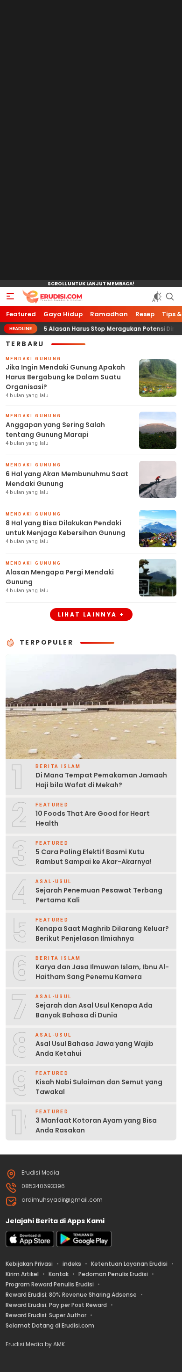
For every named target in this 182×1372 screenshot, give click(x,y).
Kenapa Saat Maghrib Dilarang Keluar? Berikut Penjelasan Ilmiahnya (102, 933)
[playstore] (84, 1245)
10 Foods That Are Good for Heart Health (92, 818)
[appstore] (30, 1245)
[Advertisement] (91, 140)
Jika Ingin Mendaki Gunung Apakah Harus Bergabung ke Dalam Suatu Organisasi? (65, 377)
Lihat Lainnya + (91, 614)
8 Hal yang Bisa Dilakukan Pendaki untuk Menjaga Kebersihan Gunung (66, 527)
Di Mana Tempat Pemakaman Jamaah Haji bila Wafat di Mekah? (101, 780)
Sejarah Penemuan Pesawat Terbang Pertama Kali (98, 895)
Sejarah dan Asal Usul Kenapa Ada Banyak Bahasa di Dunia (94, 1010)
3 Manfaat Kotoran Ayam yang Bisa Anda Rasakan (96, 1125)
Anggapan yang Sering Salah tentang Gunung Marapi (55, 429)
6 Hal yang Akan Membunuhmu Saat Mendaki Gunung (67, 478)
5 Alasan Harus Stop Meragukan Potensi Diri (95, 329)
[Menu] (10, 297)
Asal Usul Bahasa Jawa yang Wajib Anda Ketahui (94, 1048)
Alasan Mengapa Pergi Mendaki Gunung (60, 577)
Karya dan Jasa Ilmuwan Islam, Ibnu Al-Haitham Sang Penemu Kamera (102, 971)
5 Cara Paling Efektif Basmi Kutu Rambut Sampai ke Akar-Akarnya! (93, 856)
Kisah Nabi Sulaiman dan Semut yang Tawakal (98, 1086)
